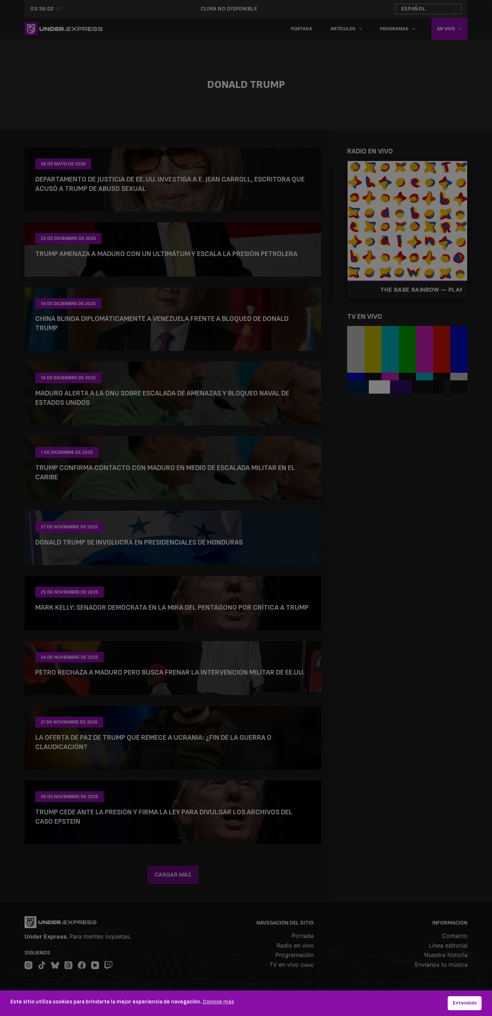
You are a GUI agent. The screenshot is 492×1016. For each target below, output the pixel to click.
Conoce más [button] (218, 1001)
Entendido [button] (465, 1003)
